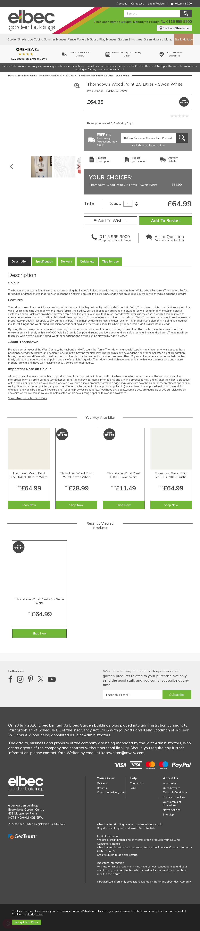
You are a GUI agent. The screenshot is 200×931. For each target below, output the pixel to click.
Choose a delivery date (111, 792)
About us (122, 3)
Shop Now (29, 505)
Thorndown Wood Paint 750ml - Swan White (76, 475)
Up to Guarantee (172, 54)
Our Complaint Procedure (172, 803)
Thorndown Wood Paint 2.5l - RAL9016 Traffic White (171, 475)
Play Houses (108, 39)
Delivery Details (173, 159)
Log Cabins (35, 39)
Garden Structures (130, 39)
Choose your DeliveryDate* (124, 54)
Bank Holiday (184, 39)
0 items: (183, 3)
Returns (102, 787)
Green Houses (153, 39)
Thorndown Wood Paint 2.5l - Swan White (39, 601)
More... (168, 39)
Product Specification (138, 159)
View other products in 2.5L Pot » (27, 398)
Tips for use (110, 261)
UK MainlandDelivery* (78, 54)
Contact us (137, 3)
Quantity (115, 203)
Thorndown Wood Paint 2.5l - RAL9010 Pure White (29, 475)
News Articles (171, 809)
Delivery (66, 261)
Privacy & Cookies (174, 797)
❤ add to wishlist (110, 220)
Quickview (87, 261)
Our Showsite (171, 787)
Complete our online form (169, 239)
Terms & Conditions (175, 792)
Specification (44, 261)
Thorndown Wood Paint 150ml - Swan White (123, 475)
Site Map (168, 814)
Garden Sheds (17, 39)
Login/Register (157, 3)
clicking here (35, 914)
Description (20, 261)
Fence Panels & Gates (83, 39)
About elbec (170, 783)
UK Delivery (107, 139)
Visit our (176, 28)
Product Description (103, 159)
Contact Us (137, 783)
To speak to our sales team (115, 239)
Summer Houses (55, 39)
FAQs (133, 787)
